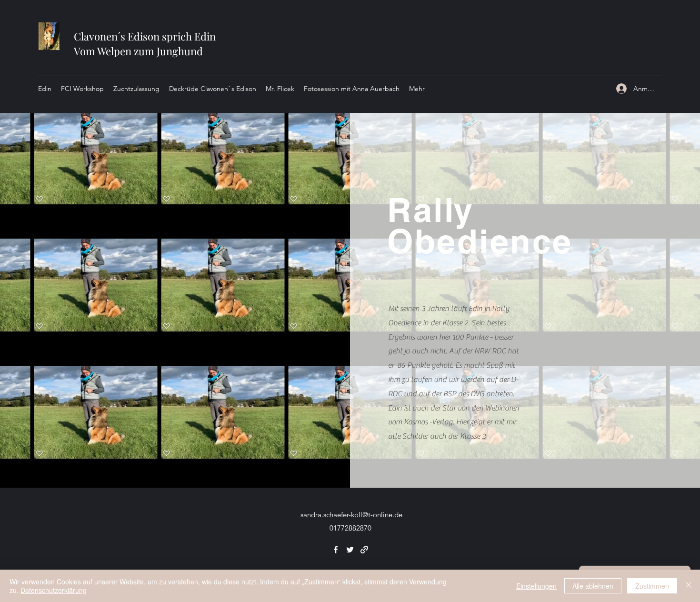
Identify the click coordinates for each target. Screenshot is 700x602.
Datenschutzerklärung (53, 590)
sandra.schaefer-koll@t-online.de (351, 514)
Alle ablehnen (592, 586)
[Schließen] (688, 585)
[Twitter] (350, 549)
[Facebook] (335, 549)
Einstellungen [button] (536, 586)
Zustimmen (652, 586)
